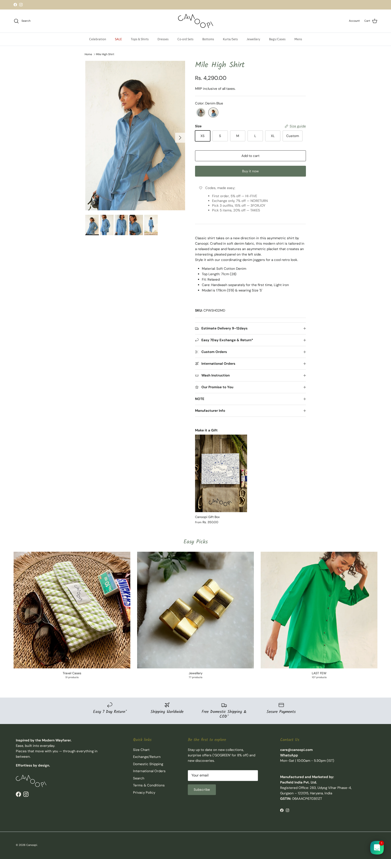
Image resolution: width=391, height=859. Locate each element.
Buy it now (250, 171)
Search (138, 778)
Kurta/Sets (230, 39)
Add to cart (250, 156)
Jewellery (253, 39)
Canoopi (31, 845)
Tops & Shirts (140, 39)
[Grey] (201, 112)
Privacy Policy (144, 792)
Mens (298, 39)
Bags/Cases (277, 39)
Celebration (97, 39)
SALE (118, 39)
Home (88, 54)
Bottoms (208, 39)
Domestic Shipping (148, 764)
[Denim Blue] (213, 112)
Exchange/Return (147, 757)
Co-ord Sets (185, 39)
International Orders (149, 771)
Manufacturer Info (210, 410)
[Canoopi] (195, 21)
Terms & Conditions (149, 785)
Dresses (163, 39)
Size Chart (141, 750)
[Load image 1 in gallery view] (135, 135)
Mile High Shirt (105, 54)
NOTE (199, 399)
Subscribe (202, 789)
